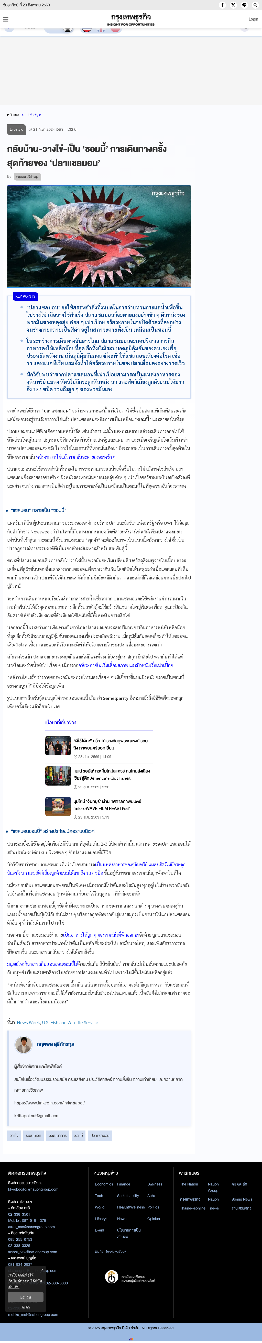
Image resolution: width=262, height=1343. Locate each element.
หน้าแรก (13, 114)
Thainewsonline (192, 1208)
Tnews (213, 1208)
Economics (104, 1184)
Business (154, 1184)
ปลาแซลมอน (100, 1135)
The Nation (189, 1184)
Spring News (242, 1199)
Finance (123, 1184)
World (99, 1207)
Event (99, 1230)
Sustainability (128, 1195)
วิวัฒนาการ (58, 1135)
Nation (213, 1199)
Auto (151, 1195)
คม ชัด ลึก (239, 1184)
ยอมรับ (25, 1297)
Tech (99, 1195)
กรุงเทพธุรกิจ (190, 1199)
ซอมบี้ (78, 1135)
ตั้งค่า (25, 1307)
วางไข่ (14, 1135)
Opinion (153, 1218)
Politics (153, 1207)
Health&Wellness (131, 1207)
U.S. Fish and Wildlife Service (70, 1022)
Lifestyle (34, 114)
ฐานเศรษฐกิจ (242, 1208)
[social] (222, 5)
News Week (28, 1022)
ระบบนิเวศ (33, 1135)
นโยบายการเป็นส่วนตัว (129, 1233)
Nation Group (213, 1187)
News (121, 1218)
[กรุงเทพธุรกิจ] (131, 19)
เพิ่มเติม (13, 1286)
